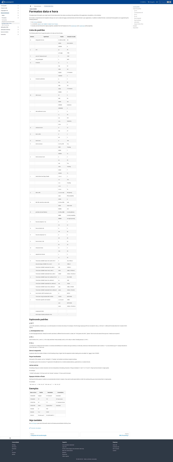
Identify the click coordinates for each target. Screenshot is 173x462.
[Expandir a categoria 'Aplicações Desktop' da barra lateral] (18, 29)
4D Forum (14, 446)
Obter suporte (65, 456)
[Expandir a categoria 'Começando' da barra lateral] (18, 6)
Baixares (64, 452)
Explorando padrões (137, 8)
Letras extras (136, 22)
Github (13, 454)
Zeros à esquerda (137, 18)
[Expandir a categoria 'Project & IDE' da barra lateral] (18, 8)
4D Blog (13, 445)
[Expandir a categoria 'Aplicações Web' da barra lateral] (18, 27)
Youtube (14, 452)
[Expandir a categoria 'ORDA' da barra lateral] (18, 15)
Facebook (14, 448)
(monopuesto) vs (138, 12)
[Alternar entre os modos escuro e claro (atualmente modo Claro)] (157, 2)
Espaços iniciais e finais (138, 24)
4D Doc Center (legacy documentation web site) (73, 448)
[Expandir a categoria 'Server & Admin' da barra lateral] (18, 32)
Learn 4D (64, 446)
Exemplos (135, 25)
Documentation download (68, 445)
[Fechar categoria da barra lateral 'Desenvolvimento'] (18, 13)
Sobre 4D (115, 445)
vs (135, 10)
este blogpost (34, 423)
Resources (64, 454)
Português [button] (151, 2)
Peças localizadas (137, 20)
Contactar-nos (116, 446)
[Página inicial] (30, 6)
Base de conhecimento (67, 450)
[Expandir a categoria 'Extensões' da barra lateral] (18, 34)
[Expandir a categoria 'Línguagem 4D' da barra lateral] (18, 10)
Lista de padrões (136, 6)
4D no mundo (116, 448)
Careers (114, 450)
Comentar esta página (36, 428)
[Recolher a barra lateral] (10, 438)
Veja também (135, 27)
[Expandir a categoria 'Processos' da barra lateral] (18, 18)
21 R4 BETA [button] (142, 2)
